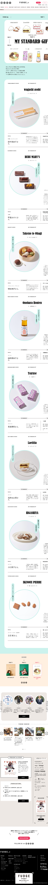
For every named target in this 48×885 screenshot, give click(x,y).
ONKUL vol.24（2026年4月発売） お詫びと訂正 (13, 796)
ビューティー (25, 858)
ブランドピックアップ (4, 864)
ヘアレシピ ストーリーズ (18, 860)
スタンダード (3, 867)
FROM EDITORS (43, 858)
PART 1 (42, 17)
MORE (23, 777)
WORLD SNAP (11, 7)
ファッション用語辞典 (4, 865)
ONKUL (36, 779)
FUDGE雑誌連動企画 (38, 761)
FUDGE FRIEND (40, 771)
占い (36, 784)
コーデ (37, 790)
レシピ (24, 860)
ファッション (25, 857)
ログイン (45, 2)
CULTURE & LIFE (23, 7)
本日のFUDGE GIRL (37, 782)
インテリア (37, 769)
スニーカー (40, 773)
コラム (15, 870)
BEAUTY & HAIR (17, 7)
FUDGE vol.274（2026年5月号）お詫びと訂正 (13, 787)
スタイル (43, 782)
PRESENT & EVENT (42, 7)
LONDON (10, 863)
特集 (1, 857)
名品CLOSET (3, 858)
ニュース (2, 860)
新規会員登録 (24, 838)
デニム (44, 773)
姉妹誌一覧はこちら (41, 821)
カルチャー (16, 866)
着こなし (41, 779)
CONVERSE (42, 769)
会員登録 (38, 2)
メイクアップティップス (18, 861)
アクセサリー (3, 869)
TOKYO (10, 860)
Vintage (41, 766)
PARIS (10, 861)
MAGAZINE (37, 7)
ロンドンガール (39, 768)
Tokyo (36, 765)
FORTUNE (32, 7)
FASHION (2, 7)
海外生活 (24, 863)
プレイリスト (16, 872)
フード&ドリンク (17, 868)
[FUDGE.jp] (24, 2)
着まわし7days (3, 868)
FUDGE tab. (6, 7)
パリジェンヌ (39, 763)
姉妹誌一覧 (42, 857)
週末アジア (16, 871)
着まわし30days (38, 781)
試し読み (41, 819)
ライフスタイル (16, 867)
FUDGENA (28, 7)
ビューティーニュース (17, 858)
